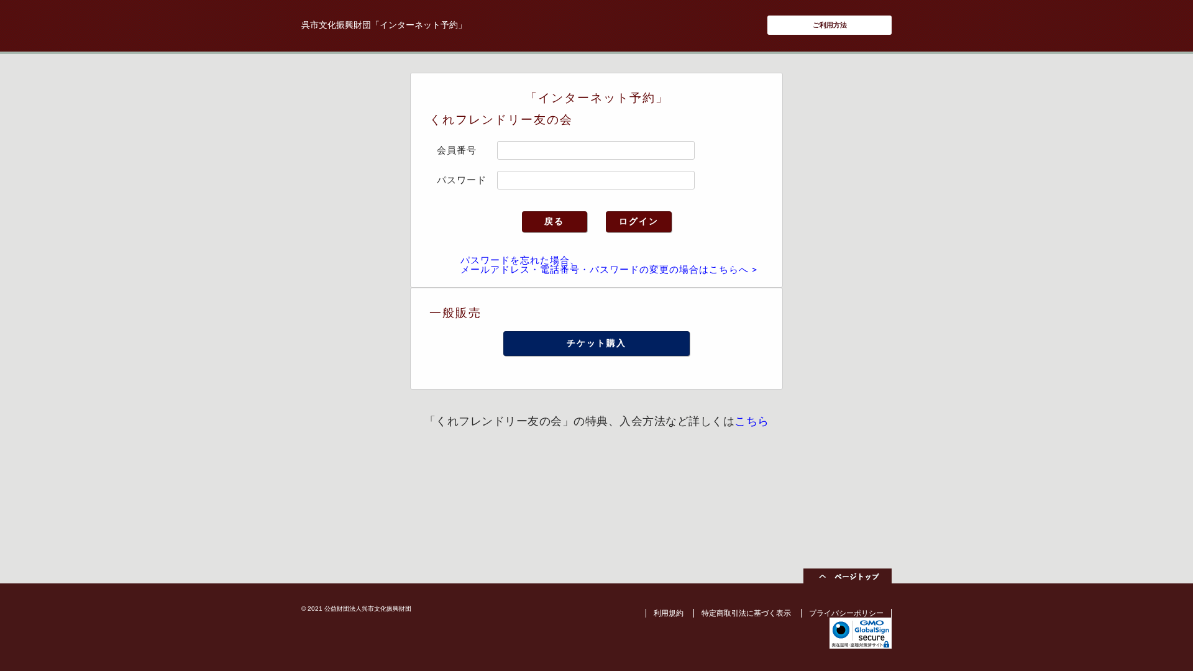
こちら (751, 420)
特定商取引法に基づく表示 (746, 613)
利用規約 (668, 613)
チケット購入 (596, 343)
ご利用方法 (830, 25)
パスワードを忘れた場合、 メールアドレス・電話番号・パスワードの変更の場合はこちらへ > (608, 265)
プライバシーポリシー (846, 613)
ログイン (639, 221)
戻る (554, 221)
